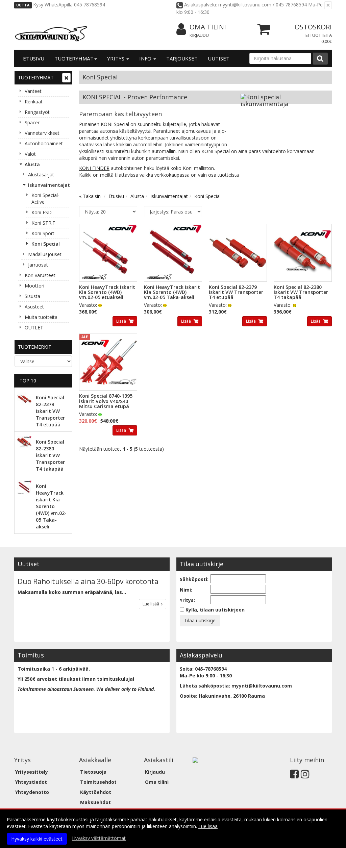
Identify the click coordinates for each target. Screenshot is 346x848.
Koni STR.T (43, 223)
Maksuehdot (95, 802)
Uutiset (218, 58)
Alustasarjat (41, 174)
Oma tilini (208, 26)
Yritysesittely (31, 772)
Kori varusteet (40, 275)
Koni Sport (42, 233)
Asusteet (34, 306)
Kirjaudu (199, 35)
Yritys (116, 58)
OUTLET (34, 327)
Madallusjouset (44, 254)
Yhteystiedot (31, 782)
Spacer (32, 122)
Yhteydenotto (32, 792)
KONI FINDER (94, 168)
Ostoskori (313, 26)
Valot (30, 154)
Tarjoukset (182, 58)
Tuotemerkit (34, 347)
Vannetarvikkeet (42, 133)
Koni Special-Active (45, 198)
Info (146, 58)
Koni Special (45, 244)
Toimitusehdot (98, 782)
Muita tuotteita (41, 317)
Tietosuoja (93, 772)
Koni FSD (41, 212)
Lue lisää (152, 604)
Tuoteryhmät (74, 58)
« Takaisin (90, 196)
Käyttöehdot (95, 792)
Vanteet (33, 91)
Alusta (32, 164)
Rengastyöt (37, 112)
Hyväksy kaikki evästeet (37, 838)
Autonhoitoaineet (44, 143)
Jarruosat (38, 264)
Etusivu (33, 58)
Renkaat (34, 101)
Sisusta (32, 296)
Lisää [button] (121, 321)
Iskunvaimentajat (48, 185)
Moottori (34, 285)
